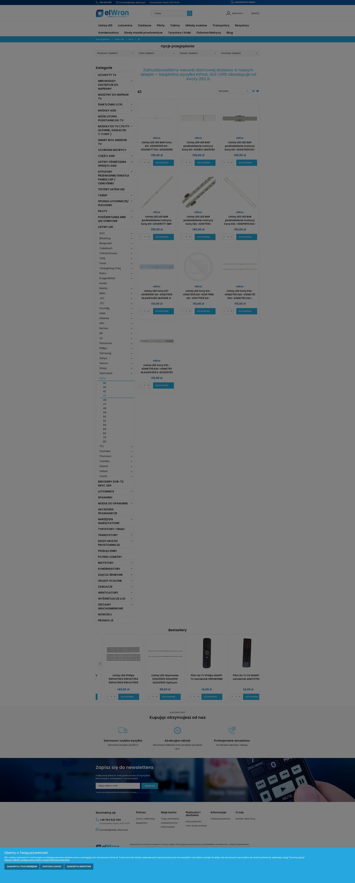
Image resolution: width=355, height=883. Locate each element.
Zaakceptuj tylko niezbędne (22, 866)
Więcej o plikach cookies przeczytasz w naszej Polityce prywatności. (37, 860)
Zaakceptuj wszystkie (79, 866)
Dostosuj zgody (52, 866)
